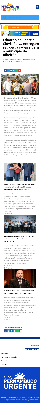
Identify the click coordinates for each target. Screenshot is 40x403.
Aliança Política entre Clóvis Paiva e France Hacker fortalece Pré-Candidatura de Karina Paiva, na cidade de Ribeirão (19, 187)
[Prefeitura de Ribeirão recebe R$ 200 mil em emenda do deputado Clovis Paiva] (20, 278)
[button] (37, 7)
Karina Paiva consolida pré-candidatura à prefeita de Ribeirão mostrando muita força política (19, 238)
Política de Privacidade (9, 357)
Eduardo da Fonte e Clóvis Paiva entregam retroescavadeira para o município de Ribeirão (21, 47)
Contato (4, 365)
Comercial (4, 361)
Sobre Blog (4, 353)
